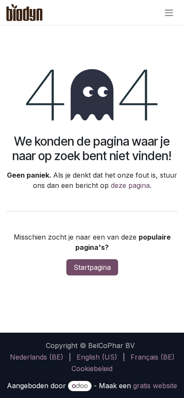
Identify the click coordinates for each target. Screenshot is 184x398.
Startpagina (92, 267)
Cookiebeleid (92, 368)
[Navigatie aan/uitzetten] (169, 12)
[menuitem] (36, 357)
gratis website (155, 385)
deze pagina (130, 185)
